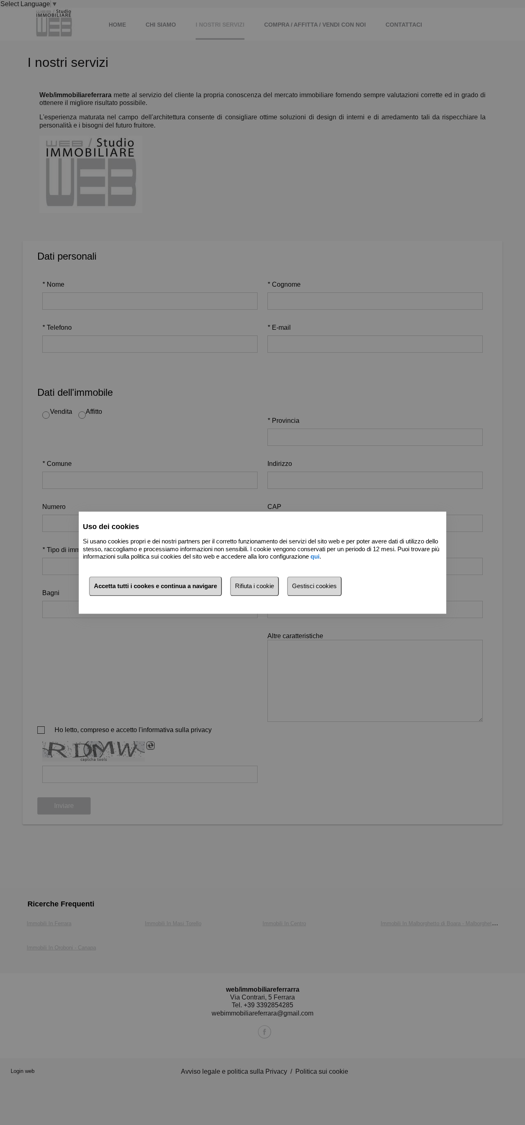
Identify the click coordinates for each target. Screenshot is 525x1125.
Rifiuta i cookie (254, 585)
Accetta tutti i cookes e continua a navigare (155, 585)
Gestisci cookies (314, 585)
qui (315, 556)
